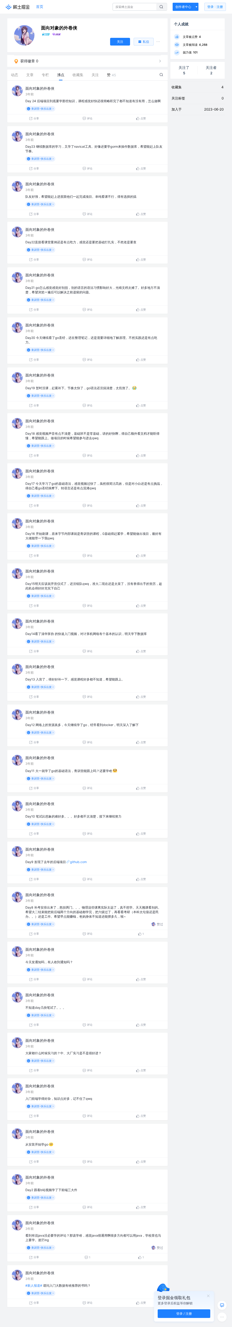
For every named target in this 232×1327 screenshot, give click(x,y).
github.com (78, 862)
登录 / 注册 (184, 1313)
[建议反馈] (222, 1305)
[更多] (222, 1317)
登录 (215, 7)
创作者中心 (183, 7)
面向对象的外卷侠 (39, 88)
